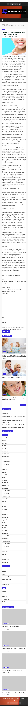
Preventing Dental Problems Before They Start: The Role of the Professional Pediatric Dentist (14, 345)
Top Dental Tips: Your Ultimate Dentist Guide (13, 427)
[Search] (24, 20)
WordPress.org (6, 601)
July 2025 (4, 472)
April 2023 (4, 530)
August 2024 (5, 498)
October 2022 (5, 546)
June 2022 (4, 557)
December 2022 (6, 541)
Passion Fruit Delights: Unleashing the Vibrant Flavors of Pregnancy (12, 275)
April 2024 (4, 509)
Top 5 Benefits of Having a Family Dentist (14, 368)
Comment (5, 293)
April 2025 (4, 480)
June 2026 (4, 443)
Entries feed (5, 596)
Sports (9, 700)
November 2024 (6, 490)
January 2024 (5, 517)
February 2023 (5, 535)
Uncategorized (5, 584)
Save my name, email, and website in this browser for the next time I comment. (13, 328)
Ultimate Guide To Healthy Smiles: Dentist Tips (14, 425)
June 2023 (4, 525)
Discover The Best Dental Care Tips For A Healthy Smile (14, 661)
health (3, 29)
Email (3, 317)
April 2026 (4, 448)
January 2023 (5, 538)
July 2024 (4, 501)
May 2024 (4, 506)
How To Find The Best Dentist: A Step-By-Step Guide (14, 639)
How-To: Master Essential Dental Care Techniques (14, 617)
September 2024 (6, 496)
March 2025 (5, 483)
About (8, 698)
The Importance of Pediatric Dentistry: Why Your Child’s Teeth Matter (14, 388)
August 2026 (5, 438)
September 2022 (6, 549)
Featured (4, 571)
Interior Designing (6, 579)
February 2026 (5, 453)
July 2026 (4, 440)
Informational (5, 576)
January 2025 (5, 488)
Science (4, 582)
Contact (18, 700)
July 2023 (4, 522)
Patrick (5, 36)
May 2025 (4, 477)
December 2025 (6, 459)
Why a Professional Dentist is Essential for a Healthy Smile (14, 281)
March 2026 (5, 451)
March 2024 (5, 512)
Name (4, 312)
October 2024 (5, 493)
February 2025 (5, 485)
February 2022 (5, 559)
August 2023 (5, 520)
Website (4, 322)
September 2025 (6, 467)
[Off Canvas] (2, 20)
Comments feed (6, 599)
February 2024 (5, 514)
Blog (13, 700)
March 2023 (5, 533)
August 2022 (5, 551)
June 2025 (4, 475)
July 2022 (4, 554)
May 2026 (4, 445)
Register (4, 591)
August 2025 (5, 469)
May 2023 (4, 528)
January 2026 (5, 456)
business (4, 568)
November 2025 (6, 461)
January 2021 (5, 562)
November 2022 (6, 543)
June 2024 (4, 504)
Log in (3, 594)
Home (4, 698)
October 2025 (5, 464)
